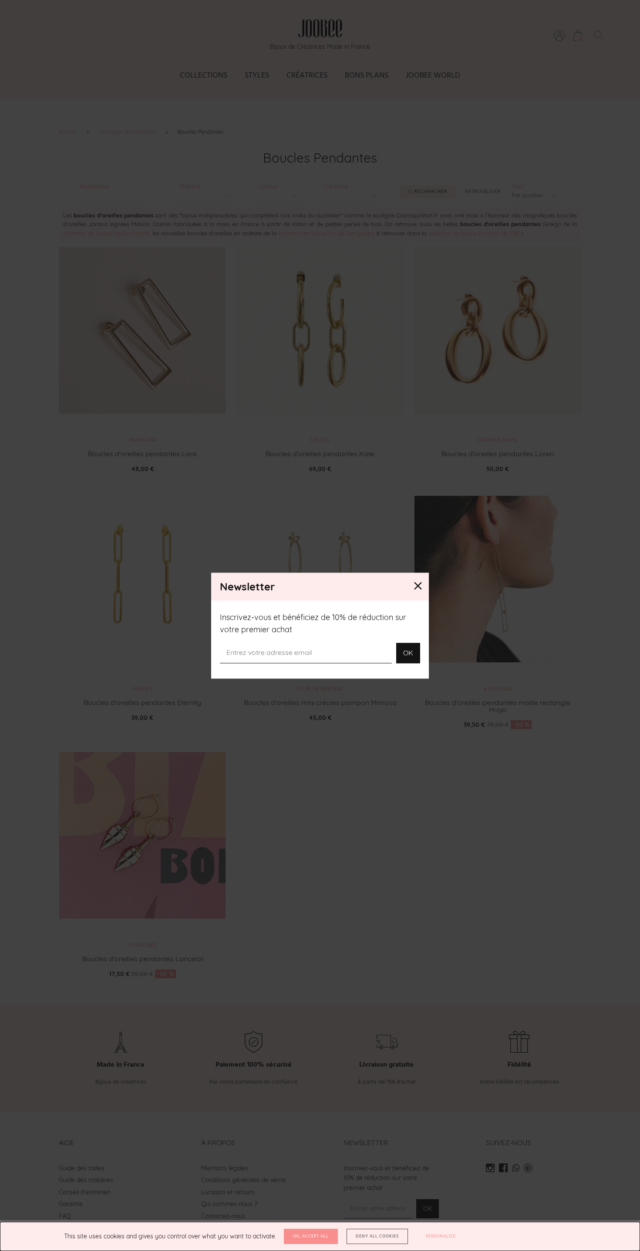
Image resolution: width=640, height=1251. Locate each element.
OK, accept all (311, 1236)
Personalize (441, 1236)
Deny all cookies (377, 1236)
